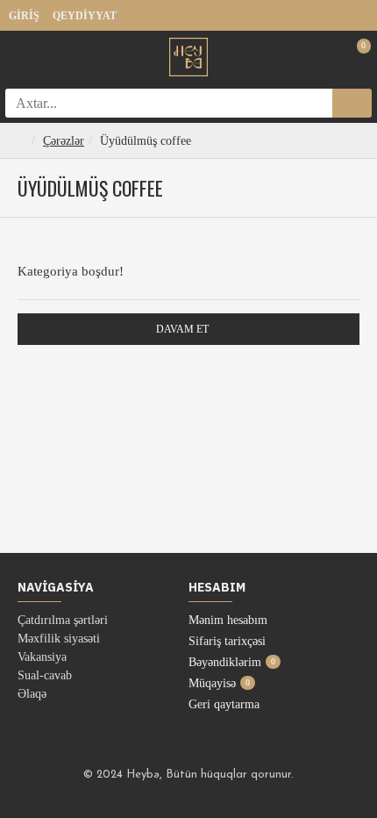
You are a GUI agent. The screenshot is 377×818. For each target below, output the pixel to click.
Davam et (182, 329)
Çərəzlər (63, 140)
